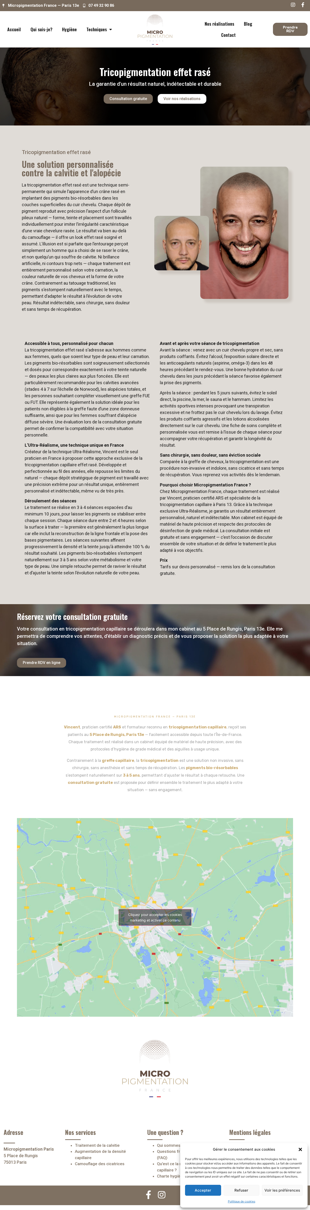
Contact (228, 35)
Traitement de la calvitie (97, 1145)
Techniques (96, 29)
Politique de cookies (241, 1201)
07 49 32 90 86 (101, 5)
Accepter (203, 1190)
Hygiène (69, 29)
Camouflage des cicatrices (99, 1163)
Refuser (241, 1190)
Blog (248, 24)
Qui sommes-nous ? (175, 1145)
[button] (300, 1149)
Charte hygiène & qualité (179, 1176)
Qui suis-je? (41, 29)
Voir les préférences (282, 1190)
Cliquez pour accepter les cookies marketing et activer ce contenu (155, 917)
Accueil (14, 29)
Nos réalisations (219, 24)
